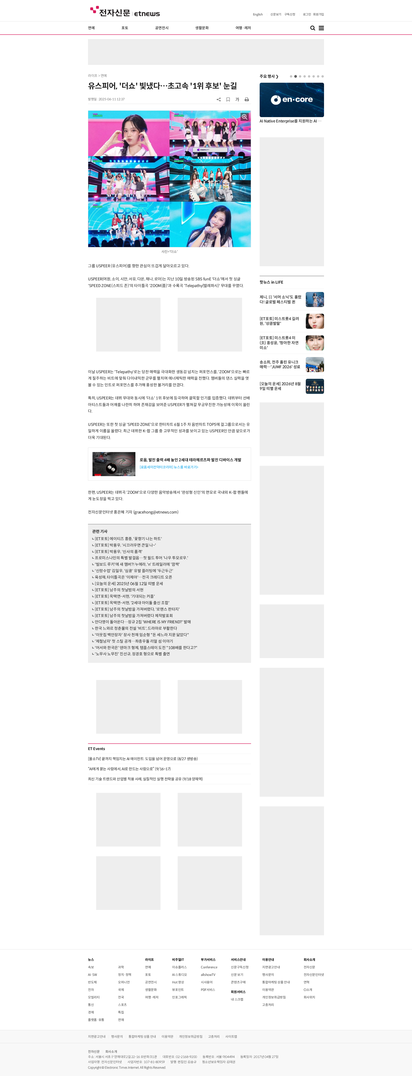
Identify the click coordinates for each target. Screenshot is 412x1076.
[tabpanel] (292, 103)
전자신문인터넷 (314, 975)
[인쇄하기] (247, 99)
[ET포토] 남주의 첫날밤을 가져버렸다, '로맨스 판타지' (137, 609)
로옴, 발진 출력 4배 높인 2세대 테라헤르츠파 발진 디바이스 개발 (190, 460)
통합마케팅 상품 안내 (276, 982)
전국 (121, 997)
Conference (209, 967)
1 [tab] (291, 76)
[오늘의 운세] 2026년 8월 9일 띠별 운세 (280, 386)
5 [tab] (309, 76)
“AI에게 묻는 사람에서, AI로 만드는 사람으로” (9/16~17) (129, 769)
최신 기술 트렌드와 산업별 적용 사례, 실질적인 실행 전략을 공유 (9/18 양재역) (145, 779)
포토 (124, 28)
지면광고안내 (271, 967)
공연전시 (162, 28)
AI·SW (92, 975)
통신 (91, 1005)
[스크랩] (228, 99)
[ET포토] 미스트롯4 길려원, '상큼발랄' (279, 321)
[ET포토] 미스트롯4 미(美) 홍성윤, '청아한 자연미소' (279, 343)
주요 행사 (269, 76)
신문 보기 (237, 975)
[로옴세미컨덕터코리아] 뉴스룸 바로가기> (169, 467)
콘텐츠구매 (238, 982)
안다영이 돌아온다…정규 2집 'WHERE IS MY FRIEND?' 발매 (143, 622)
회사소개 (111, 1052)
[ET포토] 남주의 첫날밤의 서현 (119, 590)
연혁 (306, 982)
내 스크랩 (237, 999)
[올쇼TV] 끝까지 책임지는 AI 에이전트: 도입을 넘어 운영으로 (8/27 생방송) (143, 759)
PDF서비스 (208, 990)
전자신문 (309, 967)
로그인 (307, 14)
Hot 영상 (178, 982)
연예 (91, 28)
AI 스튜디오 (179, 975)
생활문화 (202, 28)
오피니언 (124, 982)
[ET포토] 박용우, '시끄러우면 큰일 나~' (125, 545)
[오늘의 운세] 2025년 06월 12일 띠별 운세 (129, 583)
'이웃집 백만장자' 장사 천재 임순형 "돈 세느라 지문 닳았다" (142, 635)
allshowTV (208, 975)
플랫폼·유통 (96, 1020)
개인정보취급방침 (274, 997)
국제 (121, 990)
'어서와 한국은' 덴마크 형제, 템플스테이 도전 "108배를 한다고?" (146, 647)
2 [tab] (295, 76)
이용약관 (268, 990)
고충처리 (268, 1005)
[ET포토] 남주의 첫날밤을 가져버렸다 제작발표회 (134, 615)
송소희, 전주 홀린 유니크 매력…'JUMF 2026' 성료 (280, 364)
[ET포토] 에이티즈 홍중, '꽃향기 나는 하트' (128, 538)
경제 (91, 1012)
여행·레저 (243, 28)
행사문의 (268, 975)
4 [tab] (304, 76)
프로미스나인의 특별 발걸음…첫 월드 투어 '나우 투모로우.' (141, 558)
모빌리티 (94, 997)
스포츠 (122, 1005)
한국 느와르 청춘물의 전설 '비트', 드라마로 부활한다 (136, 628)
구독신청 (289, 14)
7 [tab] (318, 76)
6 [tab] (313, 76)
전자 (91, 990)
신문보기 (275, 14)
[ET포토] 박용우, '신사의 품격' (118, 551)
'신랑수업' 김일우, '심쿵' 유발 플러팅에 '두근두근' (134, 571)
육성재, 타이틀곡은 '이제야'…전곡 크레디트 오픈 (133, 577)
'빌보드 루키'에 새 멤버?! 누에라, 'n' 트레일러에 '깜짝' (137, 564)
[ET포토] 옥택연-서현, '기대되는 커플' (125, 596)
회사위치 (309, 997)
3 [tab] (300, 76)
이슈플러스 (179, 967)
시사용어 (207, 982)
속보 (91, 967)
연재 (121, 1020)
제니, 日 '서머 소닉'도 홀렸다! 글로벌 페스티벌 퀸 (280, 299)
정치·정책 (124, 975)
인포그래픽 (179, 997)
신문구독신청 (239, 967)
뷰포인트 (178, 990)
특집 (121, 1012)
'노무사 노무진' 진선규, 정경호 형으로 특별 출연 (132, 654)
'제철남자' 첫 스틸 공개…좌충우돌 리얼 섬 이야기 (134, 641)
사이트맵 (231, 1037)
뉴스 (91, 960)
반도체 (92, 982)
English (258, 14)
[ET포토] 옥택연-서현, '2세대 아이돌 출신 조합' (132, 603)
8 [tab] (322, 76)
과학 (121, 967)
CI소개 (308, 990)
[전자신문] (125, 11)
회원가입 (318, 14)
